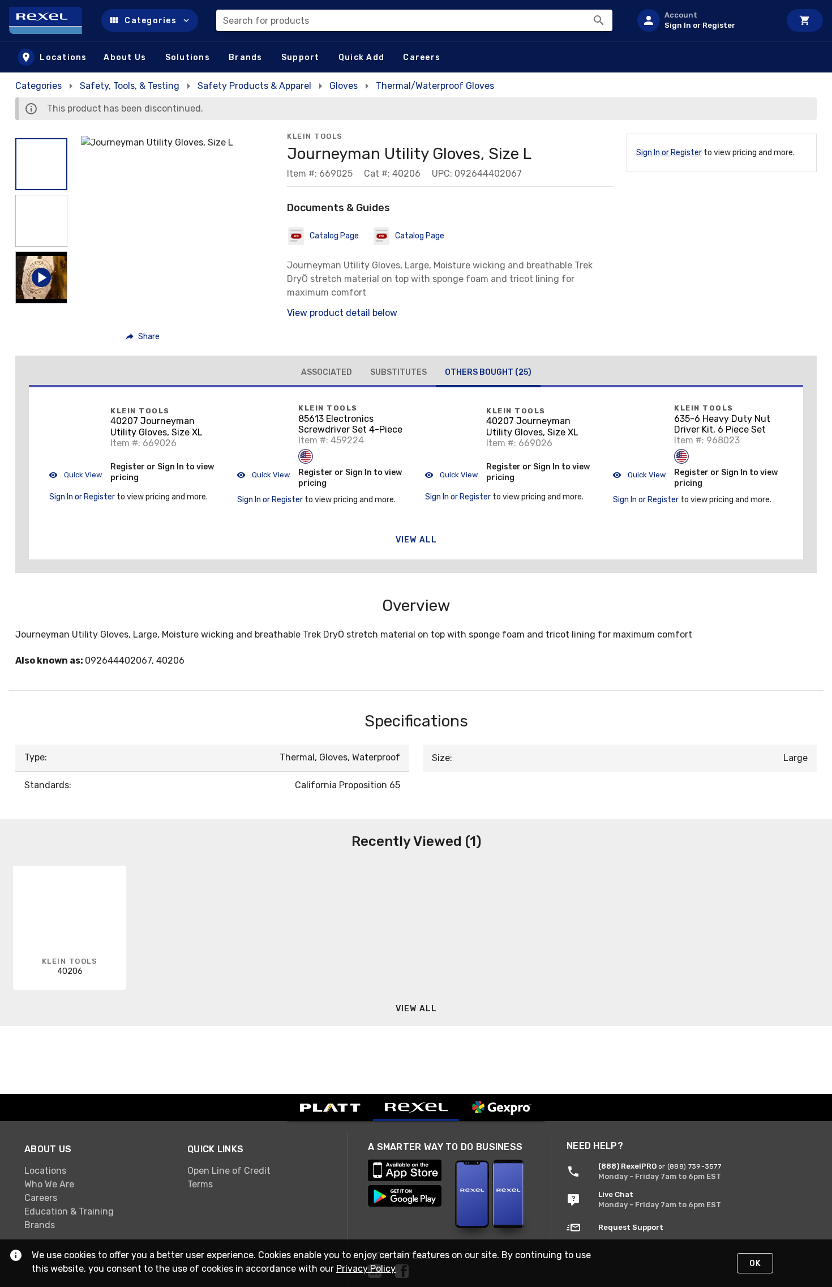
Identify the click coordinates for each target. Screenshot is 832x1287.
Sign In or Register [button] (82, 497)
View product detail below (342, 312)
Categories (38, 85)
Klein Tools (315, 136)
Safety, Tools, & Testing (129, 85)
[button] (149, 20)
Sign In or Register (669, 152)
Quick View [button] (82, 475)
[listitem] (704, 20)
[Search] (599, 20)
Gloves (343, 85)
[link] (96, 1171)
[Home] (50, 20)
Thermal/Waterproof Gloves (435, 85)
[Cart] (805, 20)
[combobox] (414, 20)
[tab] (326, 372)
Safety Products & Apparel (254, 85)
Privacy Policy (366, 1268)
